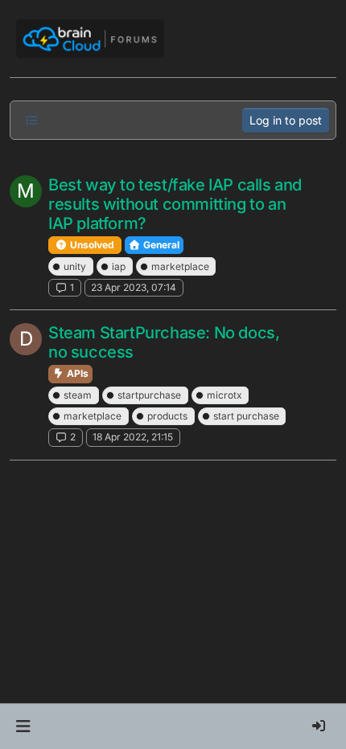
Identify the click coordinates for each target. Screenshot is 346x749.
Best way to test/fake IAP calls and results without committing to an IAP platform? (175, 204)
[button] (22, 726)
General (160, 245)
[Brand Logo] (90, 38)
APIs (76, 373)
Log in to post (285, 120)
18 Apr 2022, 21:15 (133, 437)
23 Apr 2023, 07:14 (133, 287)
